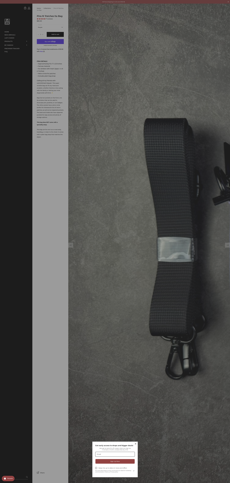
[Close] (135, 444)
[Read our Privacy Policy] (134, 471)
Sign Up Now (115, 461)
